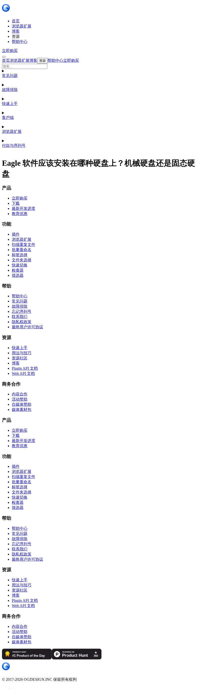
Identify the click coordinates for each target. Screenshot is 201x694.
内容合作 (19, 394)
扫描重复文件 (23, 244)
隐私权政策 (21, 322)
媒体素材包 (21, 409)
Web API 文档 (23, 373)
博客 (16, 363)
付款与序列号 (13, 145)
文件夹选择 (21, 260)
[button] (100, 66)
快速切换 (19, 265)
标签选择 (19, 255)
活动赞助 (19, 399)
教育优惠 (19, 214)
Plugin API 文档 (25, 368)
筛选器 (18, 275)
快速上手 (10, 103)
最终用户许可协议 (27, 327)
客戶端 (8, 117)
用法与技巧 (21, 353)
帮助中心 (19, 296)
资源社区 (19, 358)
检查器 (18, 270)
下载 (16, 203)
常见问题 (10, 76)
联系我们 (19, 317)
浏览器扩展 (12, 131)
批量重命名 (21, 250)
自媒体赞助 (21, 404)
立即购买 (10, 51)
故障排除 (10, 90)
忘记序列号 (21, 311)
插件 (16, 234)
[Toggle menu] (4, 57)
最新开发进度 (23, 208)
